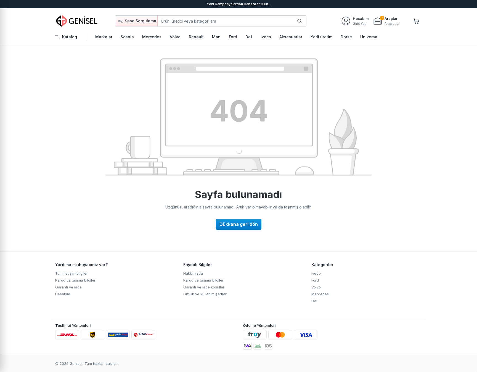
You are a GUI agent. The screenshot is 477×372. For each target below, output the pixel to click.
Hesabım (62, 294)
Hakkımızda (193, 273)
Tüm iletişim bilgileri (72, 273)
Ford (315, 280)
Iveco (316, 273)
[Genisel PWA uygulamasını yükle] (247, 346)
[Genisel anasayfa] (77, 21)
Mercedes (320, 294)
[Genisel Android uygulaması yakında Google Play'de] (257, 346)
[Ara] (299, 21)
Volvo (316, 287)
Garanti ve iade (68, 287)
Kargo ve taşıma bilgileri (75, 280)
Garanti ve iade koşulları (204, 287)
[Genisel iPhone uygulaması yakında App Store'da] (268, 346)
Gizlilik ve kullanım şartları (205, 294)
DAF (314, 301)
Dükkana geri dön (238, 224)
